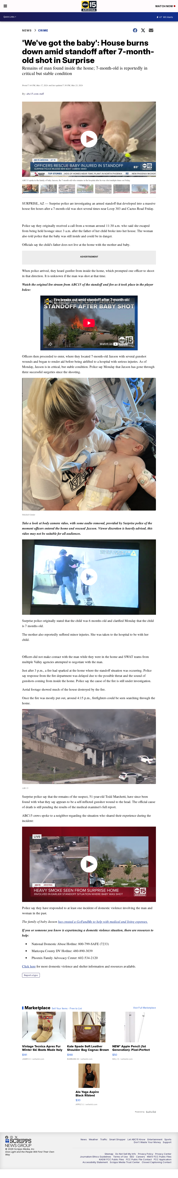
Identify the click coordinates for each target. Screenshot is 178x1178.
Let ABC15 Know (136, 1139)
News (27, 30)
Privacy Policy (145, 1153)
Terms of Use (120, 1156)
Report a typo (31, 975)
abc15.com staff (35, 93)
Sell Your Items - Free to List (67, 1008)
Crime (43, 30)
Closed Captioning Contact (156, 1162)
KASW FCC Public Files (111, 1159)
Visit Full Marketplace (144, 1008)
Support (167, 1142)
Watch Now (164, 6)
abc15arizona (12, 1137)
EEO (132, 1156)
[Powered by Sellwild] (151, 1112)
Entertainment (154, 1139)
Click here (29, 966)
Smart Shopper (117, 1139)
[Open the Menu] (5, 6)
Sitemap (109, 1153)
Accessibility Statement (95, 1162)
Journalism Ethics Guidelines (95, 1156)
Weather (93, 1139)
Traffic (103, 1139)
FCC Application (162, 1159)
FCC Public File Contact (139, 1159)
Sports (167, 1139)
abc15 (7, 1137)
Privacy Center (163, 1153)
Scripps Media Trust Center (125, 1162)
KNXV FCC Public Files (159, 1156)
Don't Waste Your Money (147, 1142)
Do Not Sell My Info (125, 1153)
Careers (140, 1156)
